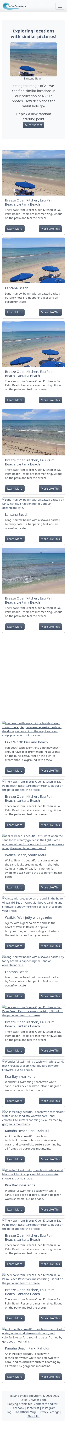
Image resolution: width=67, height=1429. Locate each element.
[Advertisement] (33, 675)
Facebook (18, 1408)
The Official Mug (25, 1412)
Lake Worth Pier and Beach (26, 742)
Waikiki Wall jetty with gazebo (28, 917)
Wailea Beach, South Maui (25, 855)
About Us (33, 1416)
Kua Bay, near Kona (20, 1076)
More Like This (50, 229)
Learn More (14, 229)
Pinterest (33, 1408)
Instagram (48, 1408)
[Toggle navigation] (60, 6)
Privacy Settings (49, 1412)
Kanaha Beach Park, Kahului (27, 1130)
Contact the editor (46, 1404)
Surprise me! (33, 125)
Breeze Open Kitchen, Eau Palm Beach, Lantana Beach (30, 202)
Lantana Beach (16, 288)
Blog (9, 1412)
